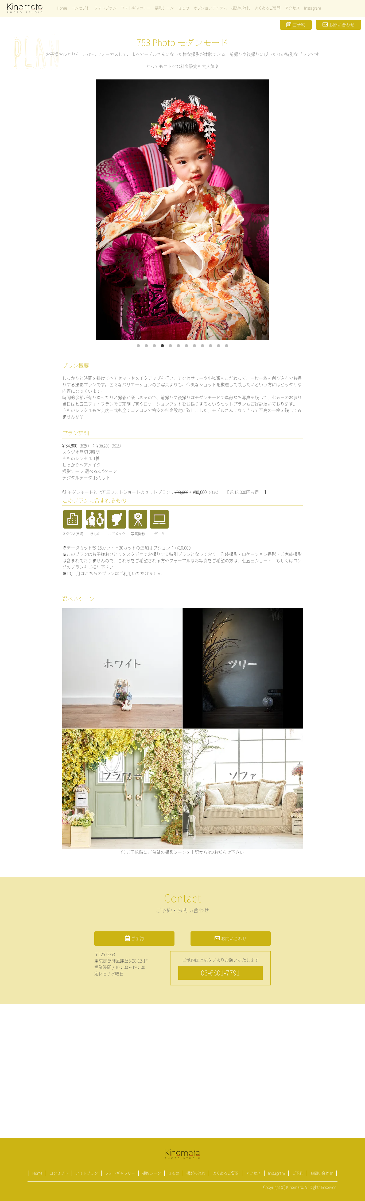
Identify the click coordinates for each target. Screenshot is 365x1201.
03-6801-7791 (220, 973)
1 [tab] (138, 346)
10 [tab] (210, 346)
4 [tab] (162, 346)
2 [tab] (146, 346)
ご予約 (298, 25)
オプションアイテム (210, 8)
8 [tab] (194, 346)
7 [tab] (186, 346)
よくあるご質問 (267, 8)
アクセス (292, 8)
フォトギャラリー (136, 8)
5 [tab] (170, 346)
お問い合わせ (341, 25)
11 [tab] (218, 346)
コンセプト (80, 8)
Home (62, 8)
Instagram (312, 8)
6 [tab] (178, 346)
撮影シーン (164, 8)
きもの (183, 8)
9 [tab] (202, 346)
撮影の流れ (240, 8)
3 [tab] (154, 346)
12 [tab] (226, 346)
